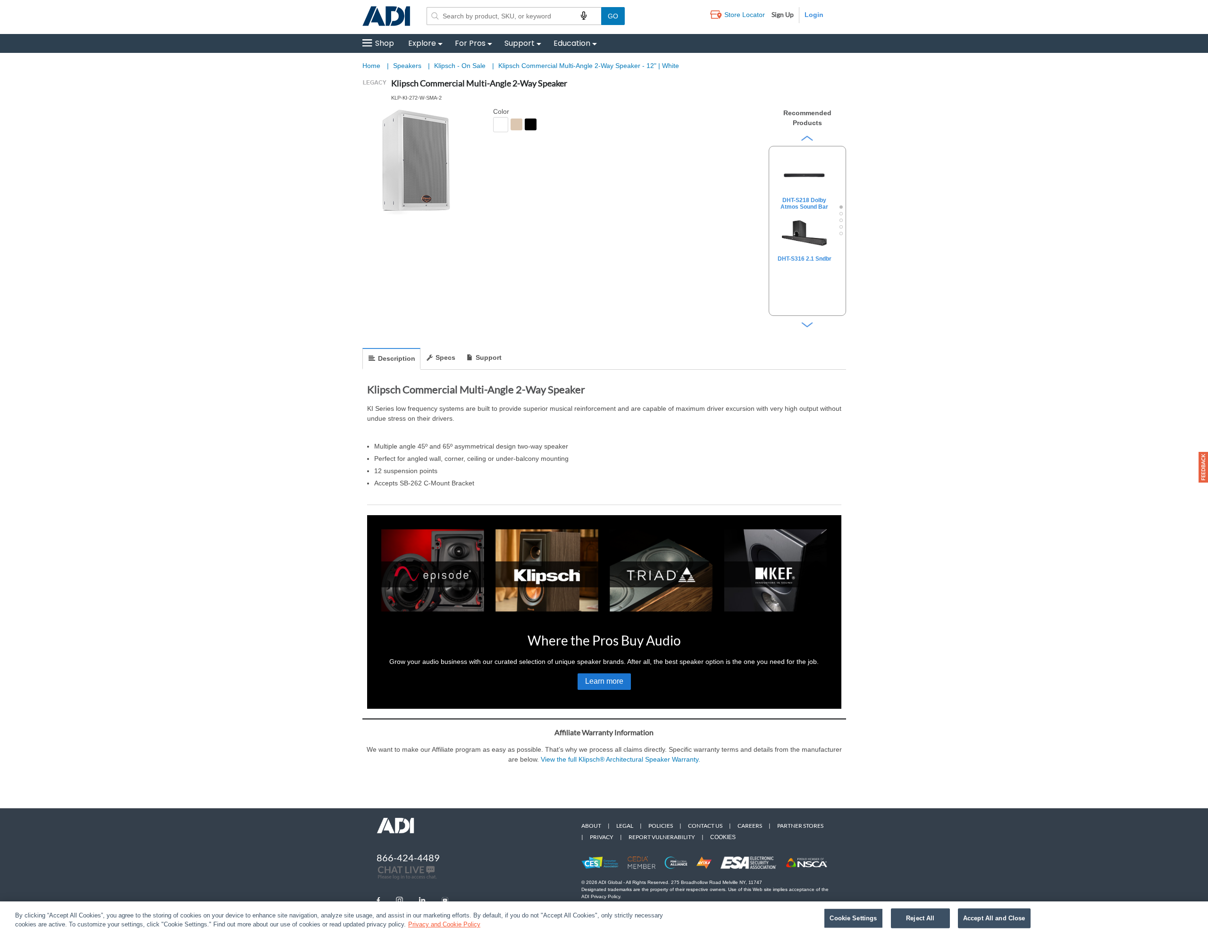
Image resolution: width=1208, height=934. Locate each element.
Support (519, 43)
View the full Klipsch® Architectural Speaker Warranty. (620, 759)
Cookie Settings (853, 918)
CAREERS (750, 825)
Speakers (408, 65)
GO (613, 16)
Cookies (723, 837)
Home (371, 65)
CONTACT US (705, 825)
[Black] (531, 124)
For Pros (470, 43)
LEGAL (624, 825)
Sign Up (783, 14)
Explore (422, 43)
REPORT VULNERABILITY (662, 837)
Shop (384, 43)
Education (572, 43)
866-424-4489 (408, 857)
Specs (445, 357)
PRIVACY (601, 837)
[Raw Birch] (516, 124)
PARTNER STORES (800, 825)
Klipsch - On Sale (460, 65)
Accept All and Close (994, 918)
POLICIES (660, 825)
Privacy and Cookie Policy (444, 924)
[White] (500, 124)
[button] (1203, 467)
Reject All (920, 918)
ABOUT (591, 825)
